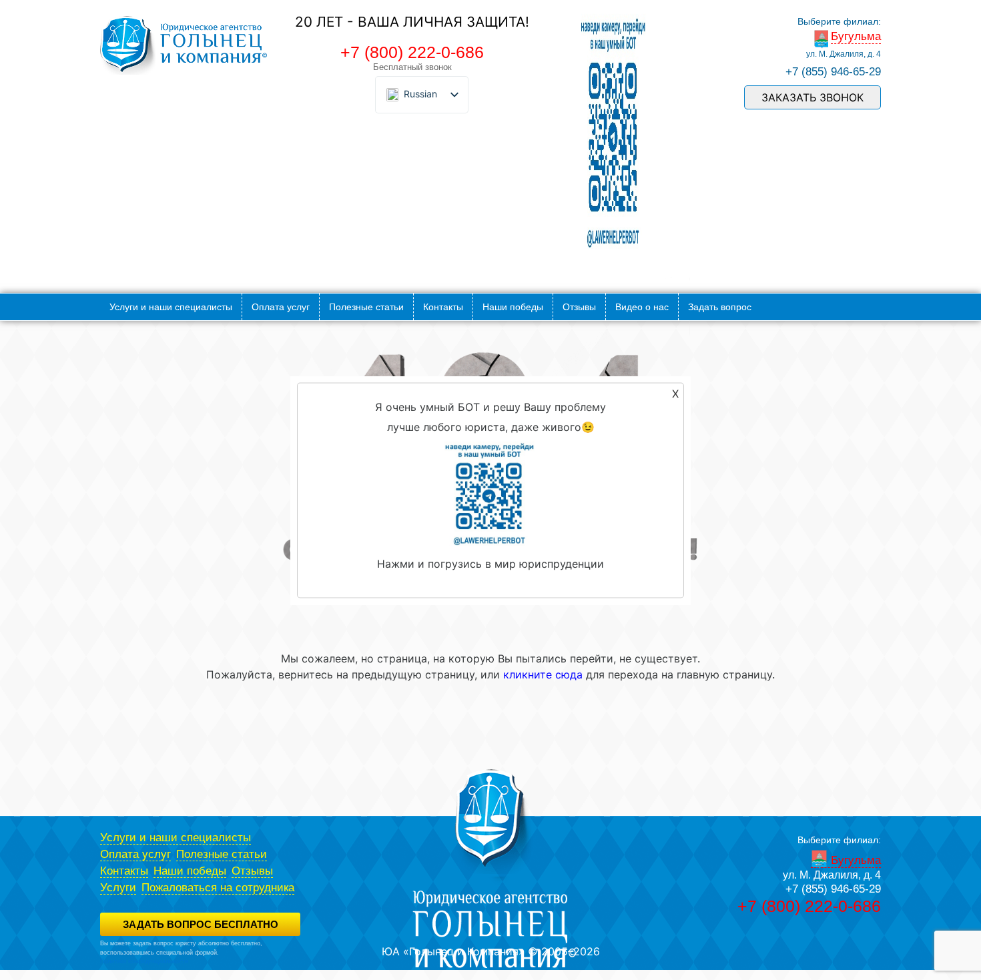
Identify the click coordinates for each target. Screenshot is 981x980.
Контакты (443, 307)
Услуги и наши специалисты (170, 307)
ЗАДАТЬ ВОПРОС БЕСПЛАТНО (200, 924)
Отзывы (579, 307)
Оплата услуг (281, 307)
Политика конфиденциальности (144, 961)
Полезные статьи (366, 307)
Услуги (118, 887)
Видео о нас (642, 307)
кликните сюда (543, 674)
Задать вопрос (719, 307)
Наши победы (512, 307)
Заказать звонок (812, 97)
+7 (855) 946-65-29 (833, 71)
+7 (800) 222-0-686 (412, 52)
